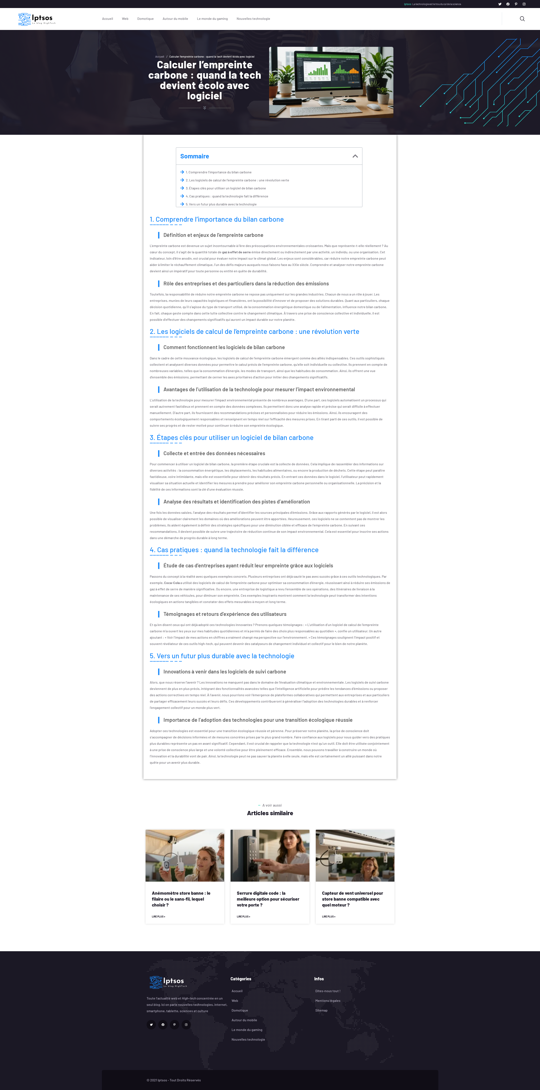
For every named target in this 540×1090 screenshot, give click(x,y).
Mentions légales (327, 1000)
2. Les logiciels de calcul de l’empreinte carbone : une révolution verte (237, 180)
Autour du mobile (175, 18)
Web (125, 18)
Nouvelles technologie (253, 18)
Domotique (145, 18)
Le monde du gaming (212, 18)
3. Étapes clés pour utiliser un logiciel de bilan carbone (226, 188)
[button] (355, 156)
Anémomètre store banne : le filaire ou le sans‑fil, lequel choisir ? (181, 898)
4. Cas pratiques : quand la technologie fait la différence (227, 196)
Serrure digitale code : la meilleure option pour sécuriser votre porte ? (268, 898)
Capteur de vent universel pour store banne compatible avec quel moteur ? (352, 898)
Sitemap (321, 1010)
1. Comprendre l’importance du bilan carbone (219, 172)
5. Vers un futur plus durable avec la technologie (221, 204)
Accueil (107, 18)
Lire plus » (158, 916)
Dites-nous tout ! (327, 991)
